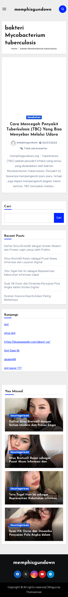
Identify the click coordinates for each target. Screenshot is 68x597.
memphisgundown (32, 9)
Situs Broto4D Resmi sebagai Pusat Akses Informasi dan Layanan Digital (29, 462)
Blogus (52, 587)
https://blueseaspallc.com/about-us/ (27, 342)
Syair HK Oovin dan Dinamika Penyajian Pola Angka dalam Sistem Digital (30, 535)
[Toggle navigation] (4, 9)
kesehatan (34, 117)
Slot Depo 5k (11, 350)
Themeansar (33, 592)
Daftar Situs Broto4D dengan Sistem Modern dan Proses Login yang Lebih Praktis (32, 425)
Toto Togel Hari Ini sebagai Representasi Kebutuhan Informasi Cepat (33, 498)
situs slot (10, 333)
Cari (7, 206)
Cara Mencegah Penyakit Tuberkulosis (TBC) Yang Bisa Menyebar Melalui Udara (34, 129)
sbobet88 (10, 359)
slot (6, 324)
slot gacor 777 (13, 368)
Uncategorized (19, 415)
